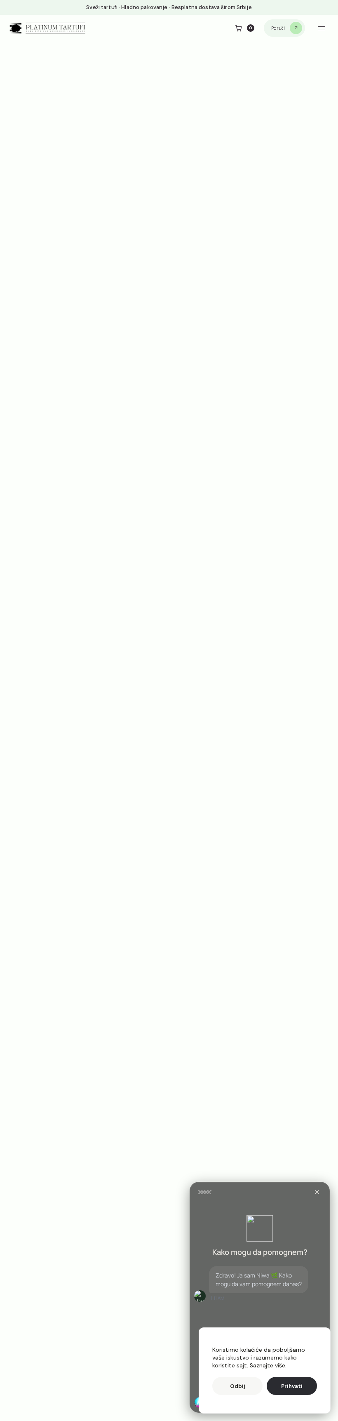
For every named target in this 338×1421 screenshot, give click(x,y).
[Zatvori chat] (317, 1192)
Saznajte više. (268, 1365)
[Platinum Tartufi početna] (47, 28)
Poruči (278, 28)
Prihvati (292, 1386)
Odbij (237, 1386)
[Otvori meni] (321, 28)
